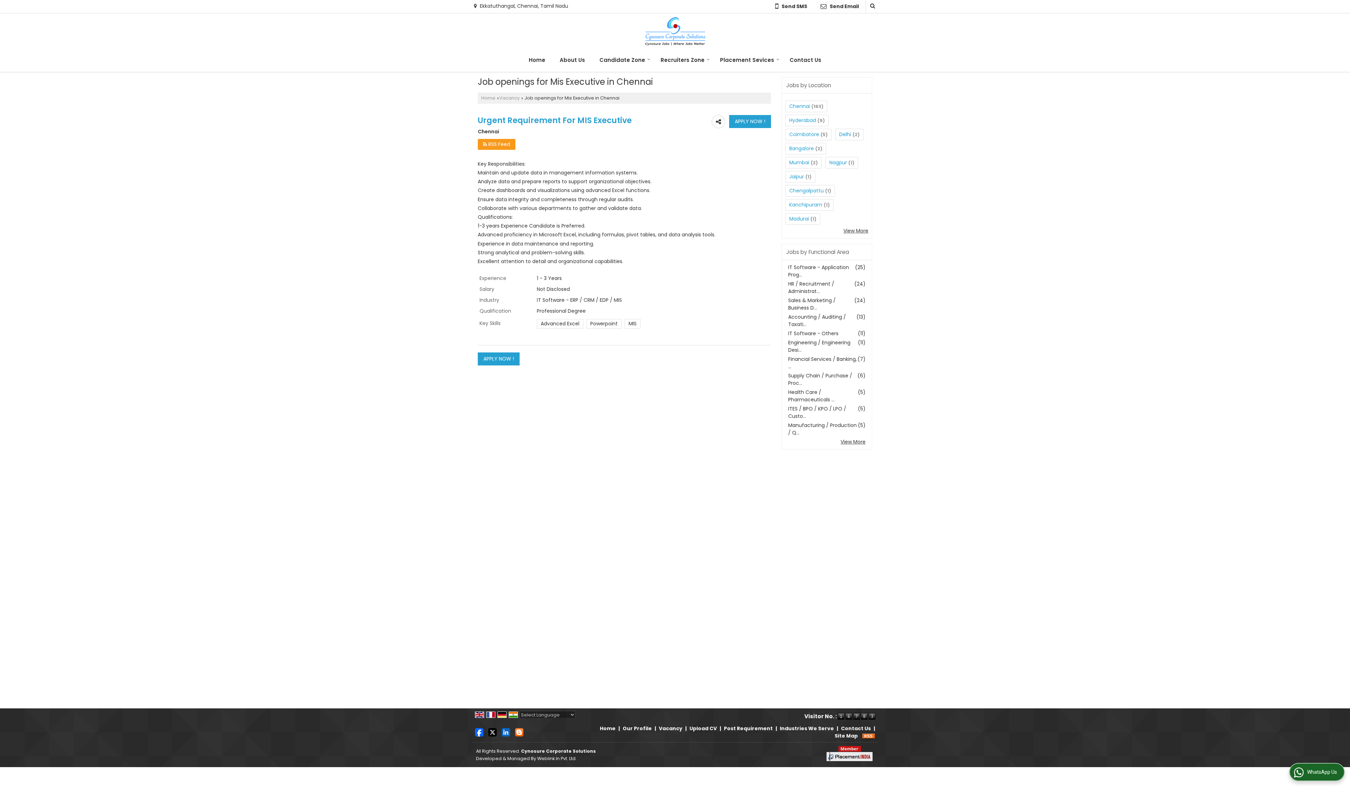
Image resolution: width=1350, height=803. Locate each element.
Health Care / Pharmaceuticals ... (811, 396)
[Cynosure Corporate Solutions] (675, 31)
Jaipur (796, 176)
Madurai (799, 218)
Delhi (845, 134)
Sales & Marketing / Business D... (812, 304)
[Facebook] (479, 731)
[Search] (871, 6)
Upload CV (703, 728)
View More (855, 230)
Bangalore (801, 148)
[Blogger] (519, 731)
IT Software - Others (813, 333)
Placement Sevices (747, 60)
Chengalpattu (806, 190)
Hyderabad (802, 120)
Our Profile (637, 728)
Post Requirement (748, 728)
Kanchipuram (805, 204)
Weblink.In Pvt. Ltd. (557, 758)
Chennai (799, 106)
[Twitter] (492, 731)
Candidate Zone (622, 60)
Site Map (846, 735)
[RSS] (868, 735)
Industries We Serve (807, 728)
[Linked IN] (506, 731)
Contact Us (805, 60)
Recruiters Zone (683, 60)
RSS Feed (498, 144)
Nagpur (838, 162)
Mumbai (799, 162)
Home (537, 60)
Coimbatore (804, 134)
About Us (572, 60)
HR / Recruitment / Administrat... (811, 287)
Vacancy (509, 98)
